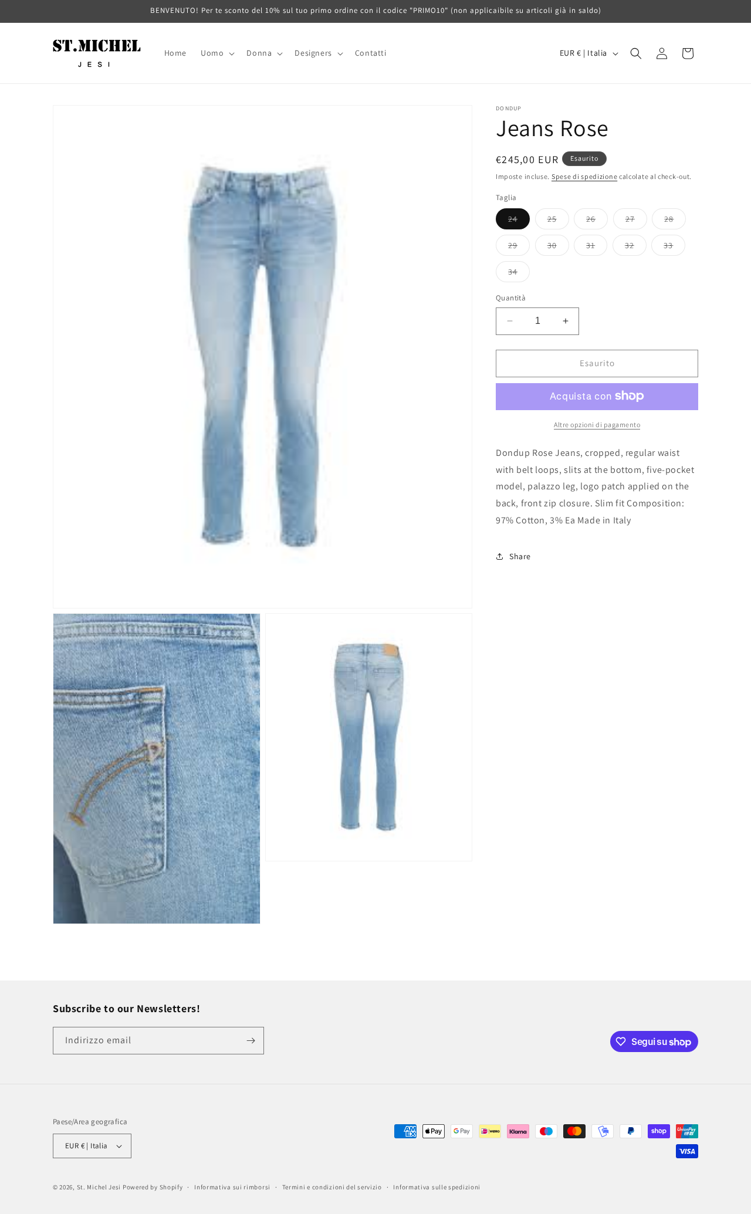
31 (596, 247)
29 (519, 247)
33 (674, 247)
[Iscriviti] (250, 1040)
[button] (216, 52)
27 (636, 221)
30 (558, 247)
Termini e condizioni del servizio (332, 1187)
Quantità (511, 298)
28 (675, 221)
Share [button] (520, 556)
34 (519, 274)
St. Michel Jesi (99, 1187)
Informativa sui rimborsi (232, 1187)
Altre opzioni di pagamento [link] (597, 424)
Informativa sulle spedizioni (437, 1187)
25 (558, 221)
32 (636, 247)
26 (597, 221)
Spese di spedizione (584, 176)
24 (519, 221)
